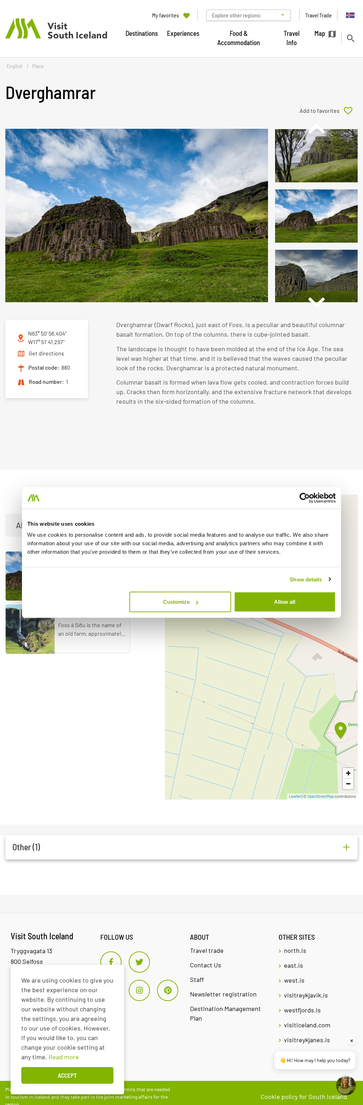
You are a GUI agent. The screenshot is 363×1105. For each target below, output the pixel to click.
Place (38, 66)
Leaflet (295, 796)
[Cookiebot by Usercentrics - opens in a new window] (305, 497)
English (15, 66)
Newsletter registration (223, 994)
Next (316, 302)
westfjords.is (302, 1010)
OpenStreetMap (320, 796)
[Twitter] (139, 962)
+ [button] (348, 773)
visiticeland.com (307, 1025)
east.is (293, 965)
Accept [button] (67, 1075)
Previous (316, 128)
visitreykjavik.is (306, 995)
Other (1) (26, 847)
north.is (295, 950)
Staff (197, 979)
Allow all (284, 602)
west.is (294, 980)
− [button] (348, 783)
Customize (176, 602)
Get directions (46, 353)
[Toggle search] (350, 38)
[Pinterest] (167, 990)
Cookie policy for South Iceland (304, 1096)
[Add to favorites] (329, 110)
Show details (306, 579)
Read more (64, 1057)
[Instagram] (139, 990)
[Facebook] (111, 962)
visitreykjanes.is (307, 1040)
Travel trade (207, 950)
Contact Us (205, 965)
